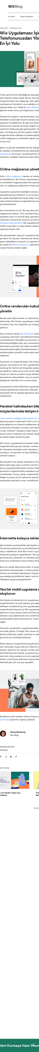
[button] (33, 1044)
